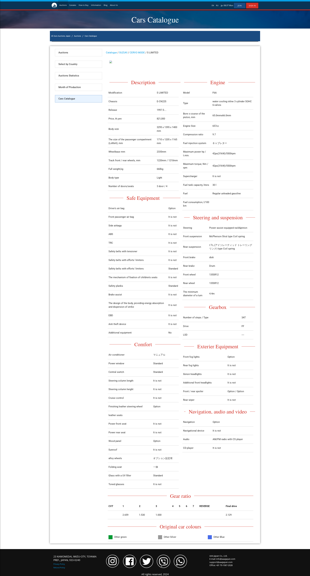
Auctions (63, 5)
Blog (105, 5)
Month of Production (69, 87)
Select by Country (67, 64)
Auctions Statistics (68, 75)
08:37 (226, 5)
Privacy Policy (59, 564)
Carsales (72, 5)
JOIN (240, 6)
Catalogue (111, 52)
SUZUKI (123, 52)
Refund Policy (59, 567)
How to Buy (83, 5)
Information (96, 5)
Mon (231, 5)
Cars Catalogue (66, 98)
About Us (114, 5)
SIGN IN (252, 6)
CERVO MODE (137, 52)
